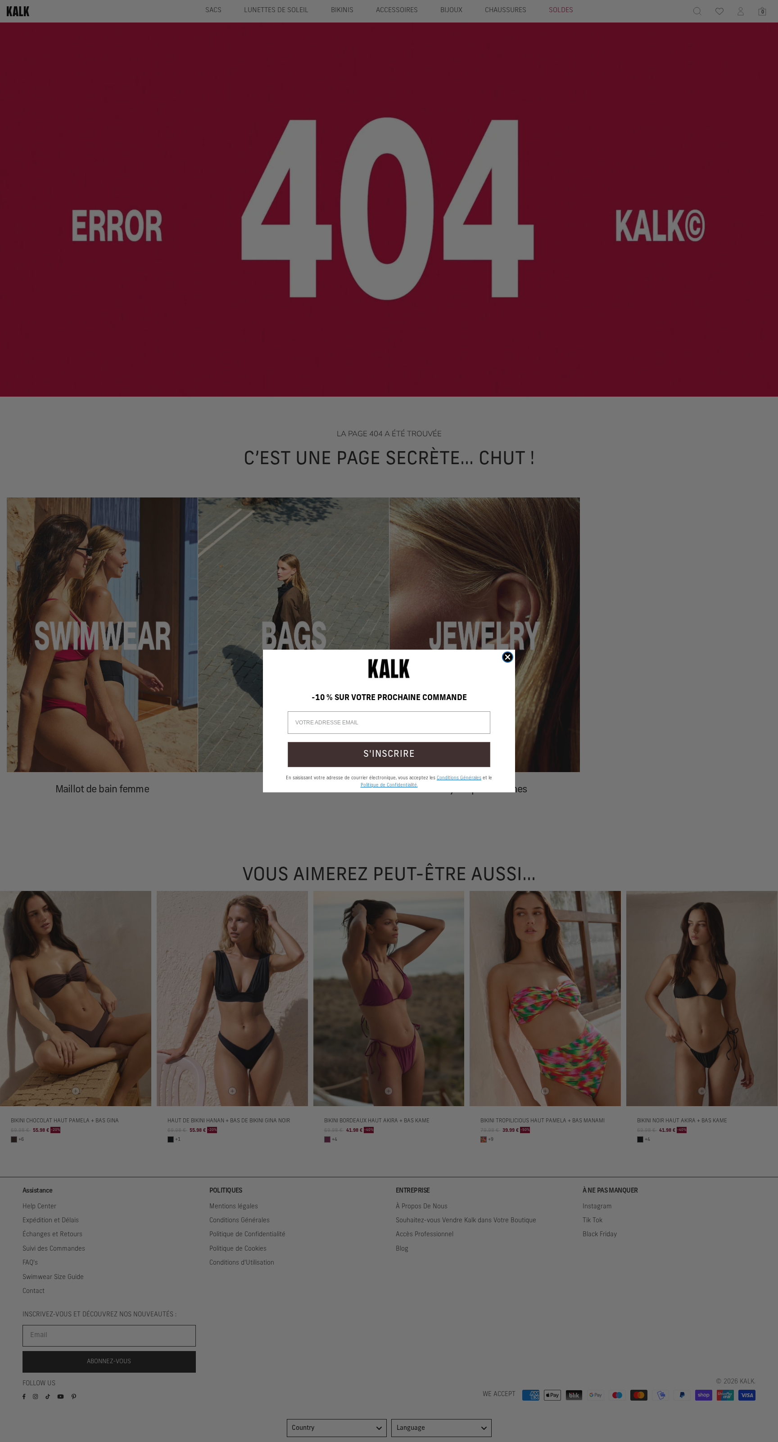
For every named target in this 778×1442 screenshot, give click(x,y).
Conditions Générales (459, 778)
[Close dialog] (507, 657)
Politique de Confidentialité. (389, 785)
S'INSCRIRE (389, 754)
